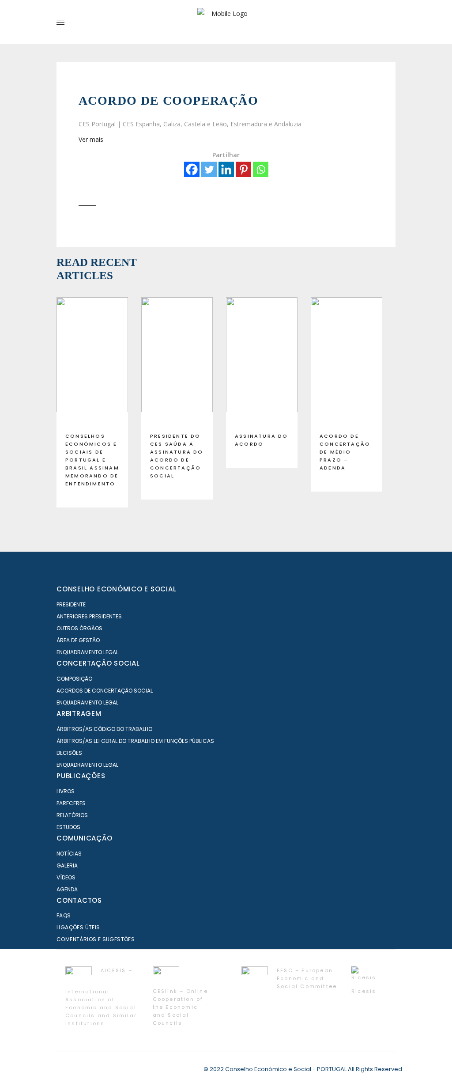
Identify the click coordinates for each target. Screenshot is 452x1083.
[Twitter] (209, 169)
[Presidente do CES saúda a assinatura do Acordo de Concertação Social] (177, 361)
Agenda (67, 889)
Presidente (71, 604)
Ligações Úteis (78, 927)
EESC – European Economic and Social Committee (307, 978)
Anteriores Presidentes (89, 616)
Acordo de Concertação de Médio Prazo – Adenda (345, 451)
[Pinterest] (243, 169)
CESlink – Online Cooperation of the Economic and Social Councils (180, 1007)
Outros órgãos (79, 628)
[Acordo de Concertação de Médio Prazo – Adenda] (346, 361)
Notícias (69, 853)
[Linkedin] (226, 169)
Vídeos (65, 877)
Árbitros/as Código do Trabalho (104, 729)
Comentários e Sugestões (95, 939)
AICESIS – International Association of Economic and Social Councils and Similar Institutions (101, 997)
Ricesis (363, 991)
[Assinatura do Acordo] (262, 361)
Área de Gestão (78, 640)
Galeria (67, 865)
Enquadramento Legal (87, 652)
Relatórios (72, 815)
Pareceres (71, 803)
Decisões (69, 753)
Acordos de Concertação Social (104, 690)
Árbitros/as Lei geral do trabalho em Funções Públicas (135, 741)
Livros (65, 791)
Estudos (68, 827)
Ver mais (91, 139)
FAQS (63, 915)
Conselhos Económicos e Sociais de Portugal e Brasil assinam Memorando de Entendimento (92, 459)
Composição (74, 678)
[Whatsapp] (260, 169)
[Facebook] (192, 169)
